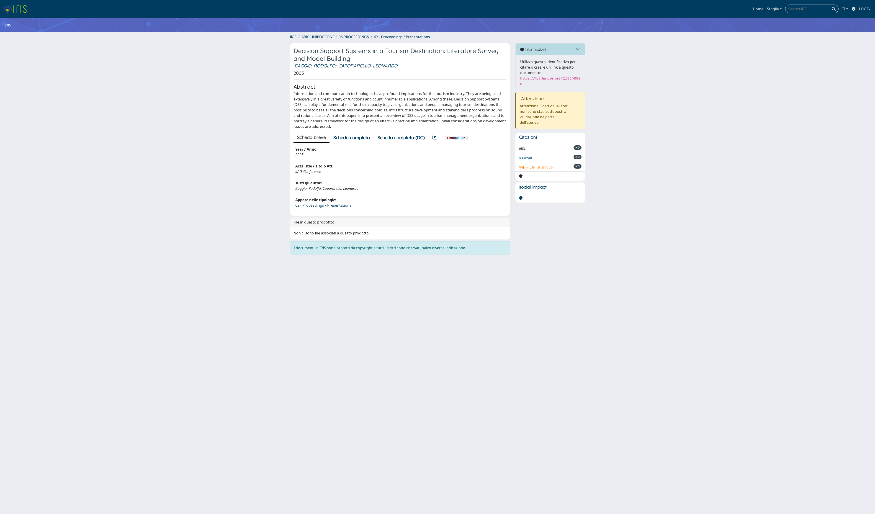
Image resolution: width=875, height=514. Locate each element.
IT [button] (843, 8)
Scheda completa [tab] (351, 137)
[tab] (435, 137)
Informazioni (535, 49)
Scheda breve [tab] (311, 137)
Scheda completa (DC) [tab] (401, 137)
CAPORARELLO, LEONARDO (367, 66)
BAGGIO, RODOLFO (314, 66)
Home (758, 8)
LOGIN (864, 8)
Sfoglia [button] (773, 8)
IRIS (293, 36)
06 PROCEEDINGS (354, 36)
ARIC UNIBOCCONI (317, 36)
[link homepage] (16, 9)
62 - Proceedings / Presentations (402, 36)
